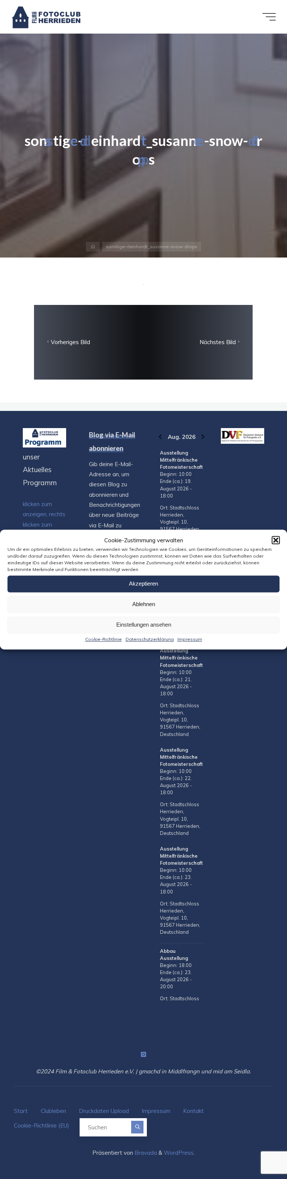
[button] (276, 540)
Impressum (190, 639)
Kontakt (193, 1110)
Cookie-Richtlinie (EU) (41, 1125)
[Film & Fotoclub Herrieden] (46, 16)
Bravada (145, 1152)
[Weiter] (203, 437)
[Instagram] (143, 1054)
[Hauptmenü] (269, 17)
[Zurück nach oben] (258, 1150)
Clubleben (53, 1110)
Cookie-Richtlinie (103, 639)
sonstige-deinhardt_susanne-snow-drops (151, 246)
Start (21, 1110)
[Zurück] (160, 437)
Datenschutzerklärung (150, 639)
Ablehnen (143, 604)
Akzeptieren (143, 583)
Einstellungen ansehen (143, 624)
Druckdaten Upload (104, 1110)
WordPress (179, 1152)
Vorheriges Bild (70, 342)
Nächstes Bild (218, 342)
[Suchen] (137, 1127)
